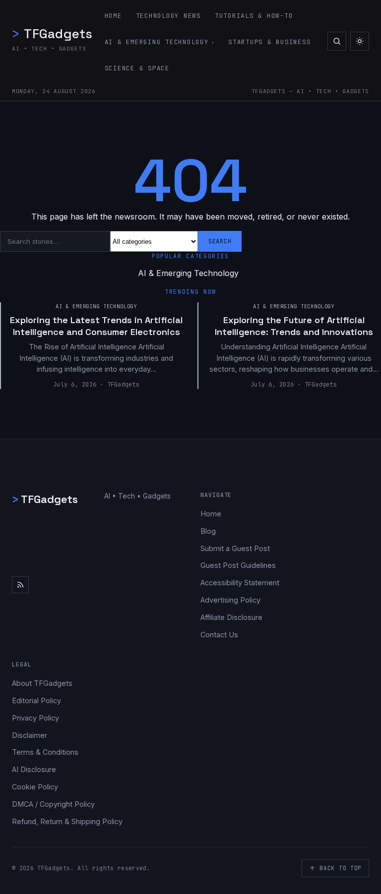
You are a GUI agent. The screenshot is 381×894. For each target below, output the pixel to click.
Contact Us (219, 634)
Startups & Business (269, 42)
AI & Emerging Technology (157, 42)
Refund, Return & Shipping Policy (67, 821)
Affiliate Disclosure (231, 617)
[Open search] (336, 41)
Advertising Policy (230, 600)
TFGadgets (52, 33)
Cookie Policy (35, 786)
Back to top (340, 868)
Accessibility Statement (239, 582)
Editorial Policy (36, 700)
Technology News (168, 15)
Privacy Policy (35, 718)
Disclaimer (29, 735)
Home (113, 15)
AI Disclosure (34, 769)
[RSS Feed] (20, 584)
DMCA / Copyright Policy (53, 804)
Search (219, 241)
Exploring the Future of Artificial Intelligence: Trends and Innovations (294, 325)
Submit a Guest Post (235, 548)
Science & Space (137, 68)
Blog (208, 531)
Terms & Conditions (45, 752)
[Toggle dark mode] (359, 41)
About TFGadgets (42, 683)
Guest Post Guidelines (238, 565)
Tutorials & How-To (254, 15)
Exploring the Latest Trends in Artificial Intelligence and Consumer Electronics (96, 325)
